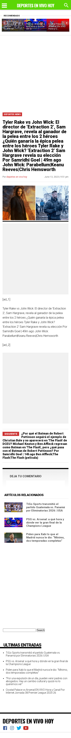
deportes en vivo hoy (16, 177)
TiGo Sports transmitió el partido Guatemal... (10, 25)
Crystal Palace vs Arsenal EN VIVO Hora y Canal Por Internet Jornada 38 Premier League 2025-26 (35, 691)
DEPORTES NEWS (12, 114)
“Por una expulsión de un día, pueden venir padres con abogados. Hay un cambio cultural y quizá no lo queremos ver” (36, 681)
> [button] (67, 23)
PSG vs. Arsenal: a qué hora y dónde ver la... (35, 26)
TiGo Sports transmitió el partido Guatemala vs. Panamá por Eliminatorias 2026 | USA (45, 507)
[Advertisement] (35, 72)
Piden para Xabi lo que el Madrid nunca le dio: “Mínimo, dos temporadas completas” (45, 537)
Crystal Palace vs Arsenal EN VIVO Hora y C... (57, 26)
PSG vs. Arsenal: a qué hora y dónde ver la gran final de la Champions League (45, 522)
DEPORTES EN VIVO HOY (28, 721)
